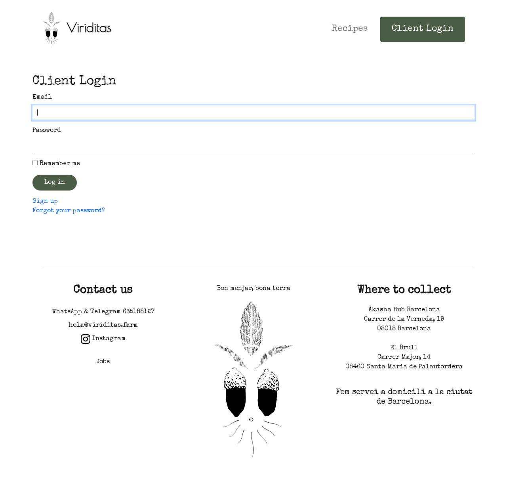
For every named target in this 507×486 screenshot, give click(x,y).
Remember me (60, 164)
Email (42, 97)
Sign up (45, 201)
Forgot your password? (68, 211)
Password (46, 131)
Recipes (350, 29)
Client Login (423, 29)
